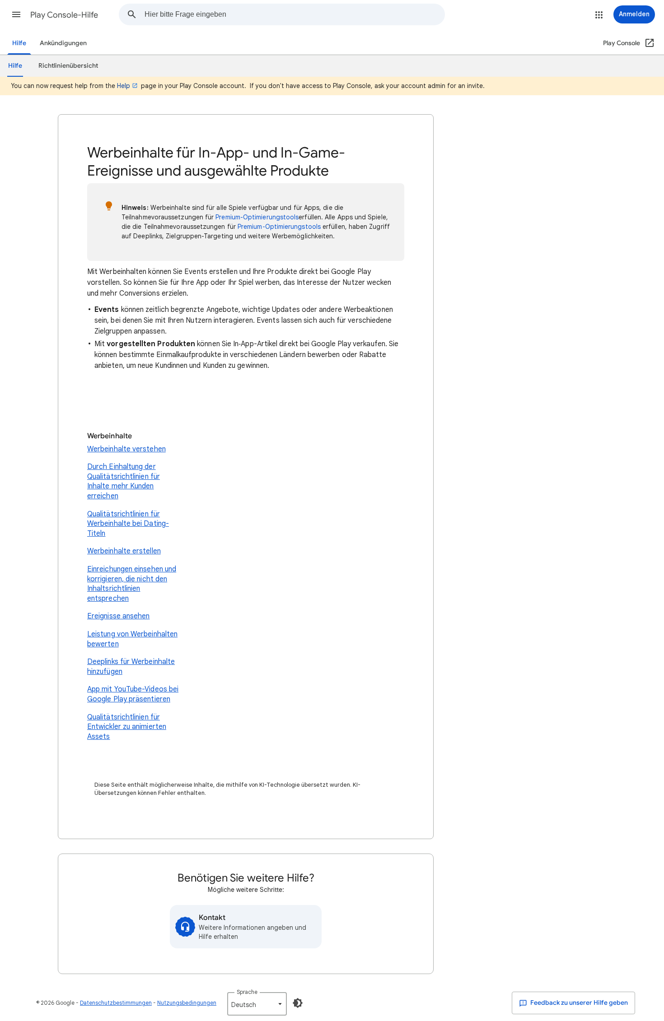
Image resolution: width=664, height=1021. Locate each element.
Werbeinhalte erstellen (124, 551)
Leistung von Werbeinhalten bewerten (132, 639)
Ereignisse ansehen (118, 616)
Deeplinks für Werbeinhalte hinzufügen (131, 666)
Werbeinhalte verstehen (126, 449)
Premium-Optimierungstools (257, 217)
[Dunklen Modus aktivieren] (298, 1003)
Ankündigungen (63, 43)
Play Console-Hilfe (64, 15)
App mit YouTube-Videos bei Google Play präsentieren (132, 694)
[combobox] (294, 14)
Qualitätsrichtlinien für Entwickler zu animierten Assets (126, 727)
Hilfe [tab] (15, 66)
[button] (16, 14)
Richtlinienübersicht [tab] (68, 66)
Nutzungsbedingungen (186, 1002)
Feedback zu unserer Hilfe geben (578, 1003)
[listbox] (257, 1004)
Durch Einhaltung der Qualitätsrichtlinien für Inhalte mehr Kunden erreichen (123, 481)
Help (123, 86)
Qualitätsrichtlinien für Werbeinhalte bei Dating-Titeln (128, 524)
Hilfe (19, 43)
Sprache (247, 992)
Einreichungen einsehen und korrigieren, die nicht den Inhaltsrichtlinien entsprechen (131, 584)
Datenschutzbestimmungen (116, 1002)
